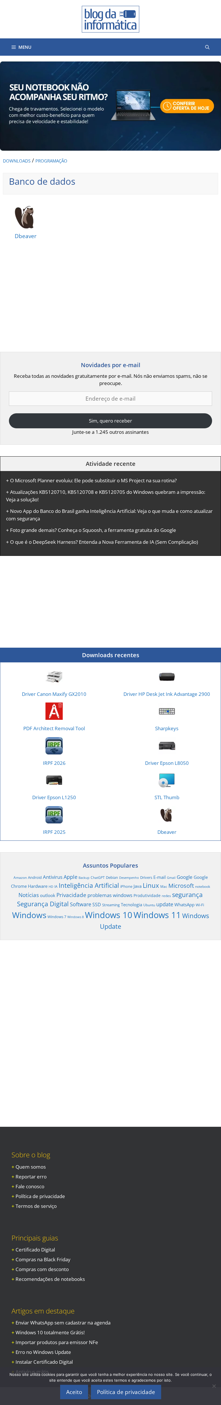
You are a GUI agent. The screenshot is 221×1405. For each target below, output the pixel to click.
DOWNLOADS (17, 161)
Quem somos (31, 1166)
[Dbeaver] (25, 227)
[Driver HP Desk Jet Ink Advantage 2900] (167, 681)
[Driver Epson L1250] (54, 785)
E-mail (159, 877)
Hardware (37, 886)
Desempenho (129, 878)
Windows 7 (56, 916)
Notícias (28, 895)
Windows (29, 914)
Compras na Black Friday (43, 1259)
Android (35, 877)
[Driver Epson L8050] (167, 750)
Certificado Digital (35, 1249)
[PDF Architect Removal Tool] (54, 716)
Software (80, 904)
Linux (151, 885)
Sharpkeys (166, 728)
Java (138, 886)
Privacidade (71, 895)
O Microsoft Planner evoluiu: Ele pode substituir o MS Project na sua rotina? (93, 480)
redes (166, 895)
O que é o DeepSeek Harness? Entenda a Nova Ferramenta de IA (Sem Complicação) (104, 542)
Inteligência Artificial (89, 885)
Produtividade (147, 895)
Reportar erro (31, 1176)
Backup (84, 878)
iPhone (126, 886)
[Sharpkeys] (167, 716)
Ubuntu (149, 905)
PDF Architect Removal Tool (54, 728)
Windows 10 (108, 915)
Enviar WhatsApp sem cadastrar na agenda (63, 1322)
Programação (51, 161)
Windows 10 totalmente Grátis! (50, 1332)
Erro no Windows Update (43, 1352)
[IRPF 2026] (54, 750)
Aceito (74, 1392)
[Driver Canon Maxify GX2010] (54, 681)
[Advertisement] (48, 297)
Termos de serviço (36, 1206)
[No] (214, 1386)
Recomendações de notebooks (50, 1279)
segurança (187, 894)
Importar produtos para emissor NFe (57, 1342)
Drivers (146, 877)
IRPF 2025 (54, 832)
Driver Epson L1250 (54, 797)
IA (56, 886)
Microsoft (181, 885)
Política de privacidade (40, 1196)
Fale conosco (30, 1186)
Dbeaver (26, 236)
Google (185, 877)
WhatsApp (184, 904)
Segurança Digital (43, 904)
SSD (96, 904)
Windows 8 (75, 917)
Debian (112, 877)
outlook (47, 895)
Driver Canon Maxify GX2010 (54, 694)
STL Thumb (167, 797)
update (164, 904)
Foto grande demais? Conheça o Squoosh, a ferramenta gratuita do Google (93, 530)
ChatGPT (98, 877)
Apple (70, 876)
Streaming (111, 904)
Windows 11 (157, 915)
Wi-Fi (200, 904)
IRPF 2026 (54, 763)
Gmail (171, 878)
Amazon (20, 877)
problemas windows (109, 895)
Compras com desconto (42, 1269)
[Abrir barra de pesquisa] (207, 47)
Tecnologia (131, 904)
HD (51, 887)
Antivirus (52, 877)
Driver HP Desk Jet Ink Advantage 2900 (166, 694)
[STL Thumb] (167, 785)
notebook (202, 886)
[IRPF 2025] (54, 819)
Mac (163, 886)
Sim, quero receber (110, 420)
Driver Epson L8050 (167, 763)
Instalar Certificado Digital (44, 1362)
